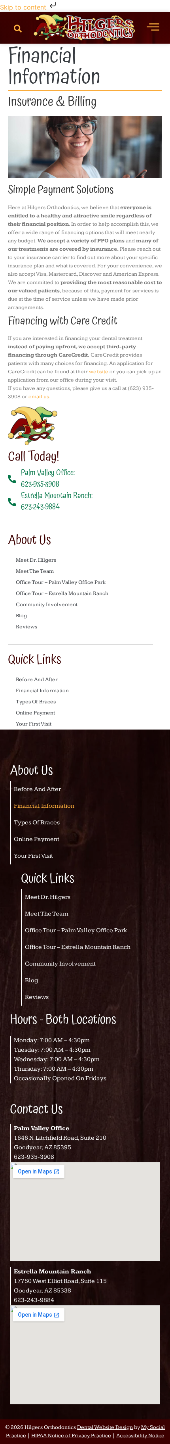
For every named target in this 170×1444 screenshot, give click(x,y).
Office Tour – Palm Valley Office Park (61, 582)
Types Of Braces (36, 702)
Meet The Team (35, 571)
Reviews (26, 627)
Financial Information (42, 690)
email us (38, 397)
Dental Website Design (105, 1427)
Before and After (37, 679)
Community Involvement (46, 604)
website (98, 372)
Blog (21, 616)
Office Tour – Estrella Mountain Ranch (62, 593)
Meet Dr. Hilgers (36, 560)
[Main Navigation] (153, 26)
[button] (18, 28)
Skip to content (24, 7)
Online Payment (35, 713)
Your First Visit (33, 724)
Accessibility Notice (140, 1435)
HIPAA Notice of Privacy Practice (71, 1435)
